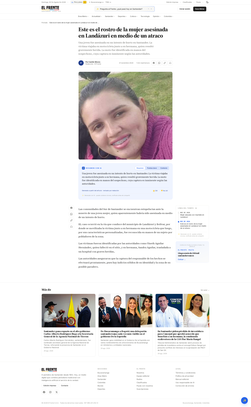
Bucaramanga (103, 373)
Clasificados (187, 2)
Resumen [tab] (140, 168)
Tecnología (145, 16)
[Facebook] (44, 392)
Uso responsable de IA (185, 382)
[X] (56, 392)
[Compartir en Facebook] (153, 63)
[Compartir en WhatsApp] (159, 63)
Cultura (133, 16)
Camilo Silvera (94, 62)
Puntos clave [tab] (152, 168)
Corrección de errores (185, 386)
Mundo (100, 386)
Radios (139, 379)
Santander (110, 16)
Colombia (168, 16)
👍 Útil (155, 191)
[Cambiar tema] (207, 2)
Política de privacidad (184, 376)
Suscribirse (199, 9)
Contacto (64, 386)
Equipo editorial (143, 376)
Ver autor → (205, 290)
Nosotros (140, 373)
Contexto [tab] (163, 168)
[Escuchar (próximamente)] (170, 63)
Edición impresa (172, 2)
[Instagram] (50, 392)
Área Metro (83, 16)
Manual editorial (182, 379)
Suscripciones (142, 389)
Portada (44, 23)
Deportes (122, 16)
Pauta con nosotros (145, 386)
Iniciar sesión (184, 9)
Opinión (157, 16)
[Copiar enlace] (164, 63)
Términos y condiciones (185, 373)
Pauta (198, 2)
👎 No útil (164, 191)
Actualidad (97, 16)
